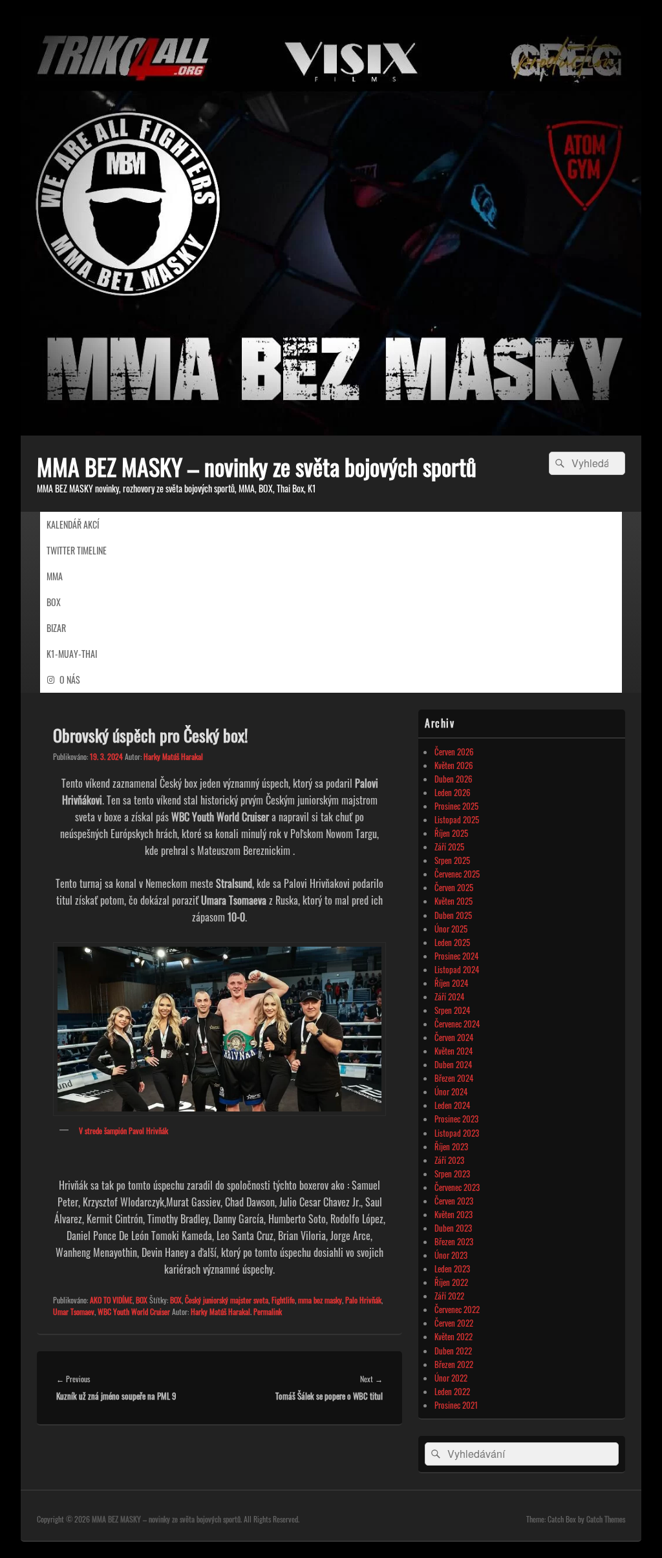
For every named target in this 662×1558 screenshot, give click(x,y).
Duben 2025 (453, 915)
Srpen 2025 (452, 860)
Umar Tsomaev (73, 1344)
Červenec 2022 (457, 1309)
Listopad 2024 (456, 969)
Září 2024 (449, 996)
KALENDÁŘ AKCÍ (73, 524)
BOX (54, 602)
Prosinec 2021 (456, 1404)
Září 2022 (449, 1295)
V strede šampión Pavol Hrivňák (123, 1130)
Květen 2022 (453, 1336)
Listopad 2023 (456, 1132)
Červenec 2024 (457, 1023)
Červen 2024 (453, 1037)
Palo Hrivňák (363, 1332)
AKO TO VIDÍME (111, 1332)
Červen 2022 (453, 1322)
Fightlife (283, 1332)
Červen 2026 (454, 751)
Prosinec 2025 (456, 805)
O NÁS (69, 679)
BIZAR (56, 628)
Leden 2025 (452, 942)
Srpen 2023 (452, 1173)
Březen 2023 (453, 1241)
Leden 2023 (452, 1268)
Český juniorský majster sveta (226, 1332)
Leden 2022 (452, 1391)
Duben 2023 (453, 1227)
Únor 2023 (450, 1254)
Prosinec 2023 (456, 1118)
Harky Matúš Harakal (173, 756)
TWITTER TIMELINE (77, 550)
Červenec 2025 (457, 873)
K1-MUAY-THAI (72, 653)
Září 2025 (449, 846)
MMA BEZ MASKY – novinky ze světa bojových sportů (256, 466)
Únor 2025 (450, 928)
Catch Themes (605, 1518)
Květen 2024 (453, 1050)
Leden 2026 (452, 792)
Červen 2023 (453, 1200)
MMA (55, 576)
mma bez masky (320, 1332)
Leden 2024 (452, 1105)
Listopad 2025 (456, 819)
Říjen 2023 (451, 1146)
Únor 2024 (450, 1091)
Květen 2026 (453, 765)
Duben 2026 (453, 778)
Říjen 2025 (451, 832)
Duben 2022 (453, 1350)
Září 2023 (449, 1159)
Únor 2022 (450, 1377)
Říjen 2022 (451, 1282)
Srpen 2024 (452, 1010)
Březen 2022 (453, 1364)
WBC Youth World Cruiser (134, 1344)
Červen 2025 (453, 887)
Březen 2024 (453, 1077)
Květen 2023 (453, 1214)
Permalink (267, 1344)
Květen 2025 (453, 900)
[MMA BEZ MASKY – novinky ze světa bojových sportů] (331, 431)
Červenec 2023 (457, 1187)
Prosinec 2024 (456, 955)
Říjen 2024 (451, 982)
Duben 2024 (453, 1064)
